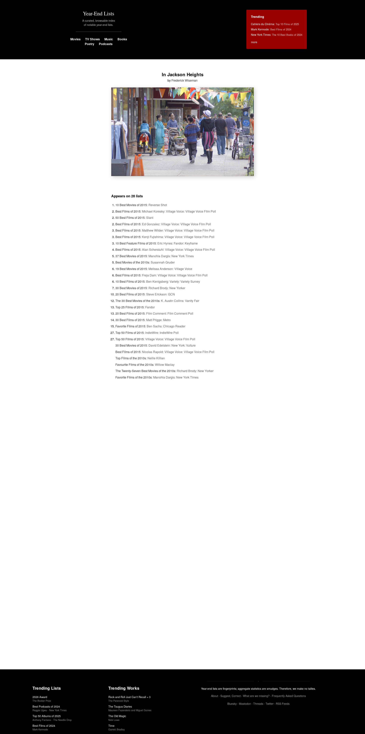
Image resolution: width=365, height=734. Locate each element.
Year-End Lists (98, 13)
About (214, 696)
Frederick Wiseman (184, 80)
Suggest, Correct (230, 696)
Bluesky (232, 703)
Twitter (270, 703)
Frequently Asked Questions (289, 696)
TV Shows (92, 39)
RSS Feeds (283, 703)
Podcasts (106, 44)
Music (108, 39)
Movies (75, 39)
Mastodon (245, 703)
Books (122, 39)
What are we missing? (256, 696)
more (254, 42)
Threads (258, 703)
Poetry (89, 44)
